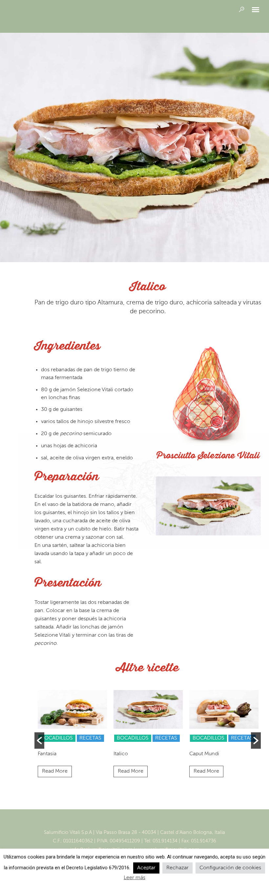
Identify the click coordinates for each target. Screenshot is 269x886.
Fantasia (47, 754)
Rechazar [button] (177, 868)
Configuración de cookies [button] (230, 868)
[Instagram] (141, 821)
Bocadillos (57, 738)
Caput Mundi (204, 754)
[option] (72, 735)
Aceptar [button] (146, 868)
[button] (39, 740)
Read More (55, 771)
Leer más (134, 877)
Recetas (90, 738)
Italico (121, 754)
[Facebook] (127, 821)
